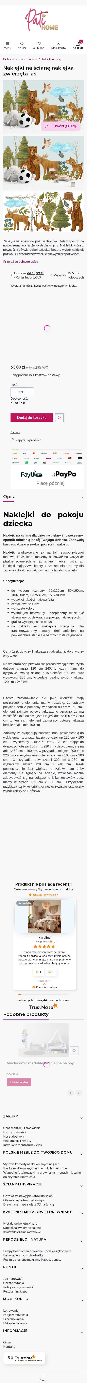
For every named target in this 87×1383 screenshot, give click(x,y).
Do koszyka (19, 1082)
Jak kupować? (13, 1278)
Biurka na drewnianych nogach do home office (35, 1168)
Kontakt (9, 1346)
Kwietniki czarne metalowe (22, 1232)
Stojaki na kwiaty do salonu (22, 1227)
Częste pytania (13, 1283)
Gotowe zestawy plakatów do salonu (28, 1196)
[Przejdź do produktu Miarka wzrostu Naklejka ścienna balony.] (43, 1040)
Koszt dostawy (13, 1136)
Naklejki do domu (28, 59)
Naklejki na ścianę (51, 59)
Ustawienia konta (15, 1323)
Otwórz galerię (64, 126)
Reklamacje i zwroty (17, 1140)
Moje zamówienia (15, 1314)
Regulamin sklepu (15, 1291)
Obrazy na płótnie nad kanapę (24, 1200)
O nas (7, 1342)
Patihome (8, 59)
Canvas (15, 432)
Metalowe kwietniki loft (20, 1223)
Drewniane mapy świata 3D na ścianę (28, 1204)
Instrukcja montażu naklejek (22, 1145)
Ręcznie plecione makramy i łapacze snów (32, 1259)
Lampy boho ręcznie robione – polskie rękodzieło (37, 1251)
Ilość (14, 384)
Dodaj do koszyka (32, 417)
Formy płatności (14, 1132)
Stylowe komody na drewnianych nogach (31, 1164)
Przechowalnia (13, 1319)
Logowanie (10, 1310)
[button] (30, 894)
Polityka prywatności (18, 1287)
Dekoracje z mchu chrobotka (23, 1255)
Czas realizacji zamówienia (21, 1128)
